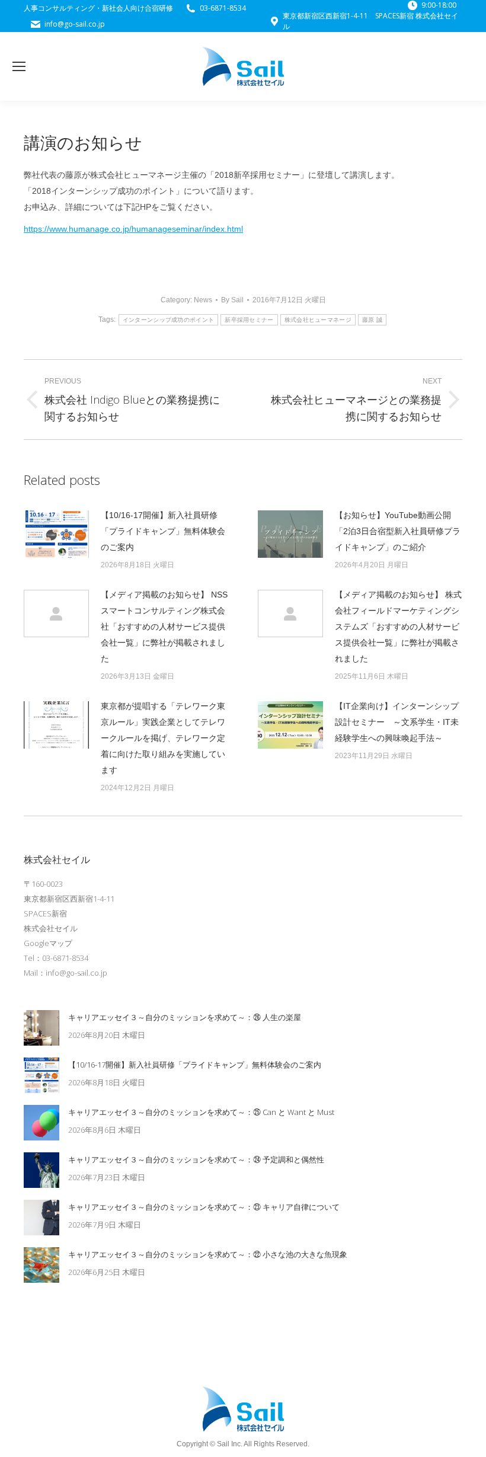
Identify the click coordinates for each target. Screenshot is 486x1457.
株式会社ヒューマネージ (317, 320)
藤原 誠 (372, 320)
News (203, 300)
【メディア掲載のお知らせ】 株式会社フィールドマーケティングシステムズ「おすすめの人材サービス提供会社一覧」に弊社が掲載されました (398, 626)
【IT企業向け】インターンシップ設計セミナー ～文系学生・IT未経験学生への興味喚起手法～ (397, 722)
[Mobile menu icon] (19, 66)
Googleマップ (48, 943)
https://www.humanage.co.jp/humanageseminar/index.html (133, 229)
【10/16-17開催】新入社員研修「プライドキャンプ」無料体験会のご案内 (163, 531)
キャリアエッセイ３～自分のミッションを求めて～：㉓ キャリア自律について (204, 1207)
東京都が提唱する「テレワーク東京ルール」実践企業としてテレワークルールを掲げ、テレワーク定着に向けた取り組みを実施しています (163, 738)
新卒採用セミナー (249, 320)
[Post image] (56, 534)
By (232, 300)
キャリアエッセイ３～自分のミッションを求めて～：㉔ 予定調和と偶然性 (196, 1159)
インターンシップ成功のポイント (169, 320)
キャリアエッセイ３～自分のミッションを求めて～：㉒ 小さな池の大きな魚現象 (207, 1254)
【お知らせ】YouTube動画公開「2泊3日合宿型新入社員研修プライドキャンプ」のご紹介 (398, 531)
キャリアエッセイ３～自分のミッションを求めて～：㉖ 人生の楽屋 (184, 1017)
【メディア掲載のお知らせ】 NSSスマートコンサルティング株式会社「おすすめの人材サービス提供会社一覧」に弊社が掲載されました (164, 626)
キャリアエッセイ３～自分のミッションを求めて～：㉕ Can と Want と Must (201, 1112)
